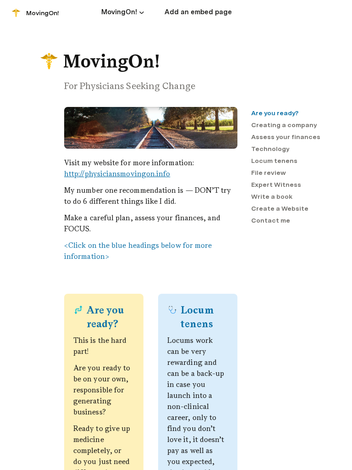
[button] (141, 12)
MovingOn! (42, 13)
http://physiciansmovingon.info (117, 173)
